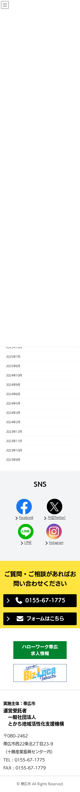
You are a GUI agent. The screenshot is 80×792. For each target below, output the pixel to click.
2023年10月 (14, 450)
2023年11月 (14, 441)
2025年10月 (14, 347)
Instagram (56, 542)
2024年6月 (13, 394)
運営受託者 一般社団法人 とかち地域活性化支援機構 (33, 717)
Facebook (26, 517)
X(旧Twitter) (57, 517)
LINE (28, 542)
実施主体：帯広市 (19, 703)
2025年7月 (13, 356)
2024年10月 (14, 375)
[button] (40, 600)
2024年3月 (13, 413)
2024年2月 (13, 422)
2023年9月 (13, 459)
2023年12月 (14, 431)
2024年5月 (13, 403)
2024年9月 (13, 384)
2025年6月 (13, 366)
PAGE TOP (74, 764)
